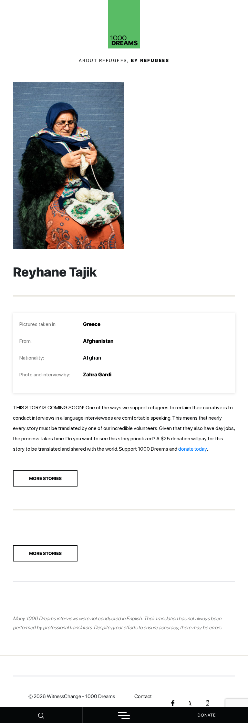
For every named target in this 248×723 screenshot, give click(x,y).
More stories (45, 553)
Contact (143, 696)
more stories (45, 478)
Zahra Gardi (97, 375)
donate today (192, 449)
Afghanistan (98, 341)
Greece (91, 324)
